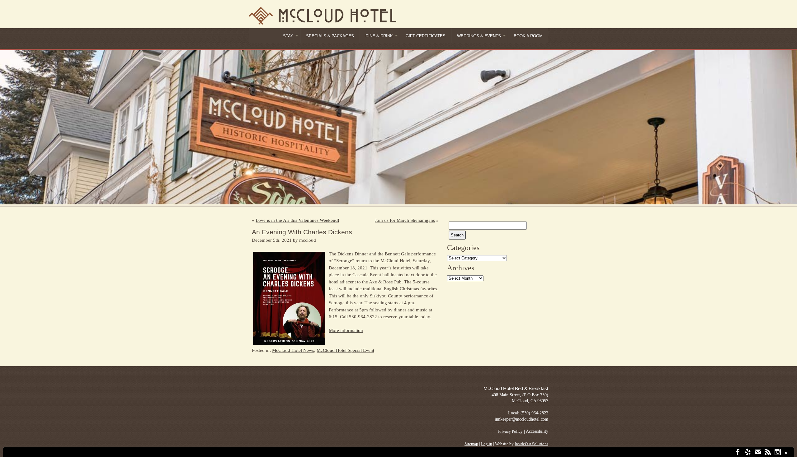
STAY (288, 36)
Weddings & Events (479, 36)
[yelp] (748, 453)
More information (346, 330)
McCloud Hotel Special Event (345, 350)
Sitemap (471, 444)
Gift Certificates (426, 36)
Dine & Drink (379, 36)
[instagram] (778, 453)
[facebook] (738, 453)
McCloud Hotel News (293, 350)
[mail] (758, 453)
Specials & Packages (330, 36)
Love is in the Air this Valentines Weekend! (297, 220)
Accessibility (537, 431)
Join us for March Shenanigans (405, 220)
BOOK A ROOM (528, 36)
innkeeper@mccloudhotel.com (521, 419)
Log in (486, 444)
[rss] (768, 453)
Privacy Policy (510, 431)
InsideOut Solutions (531, 444)
